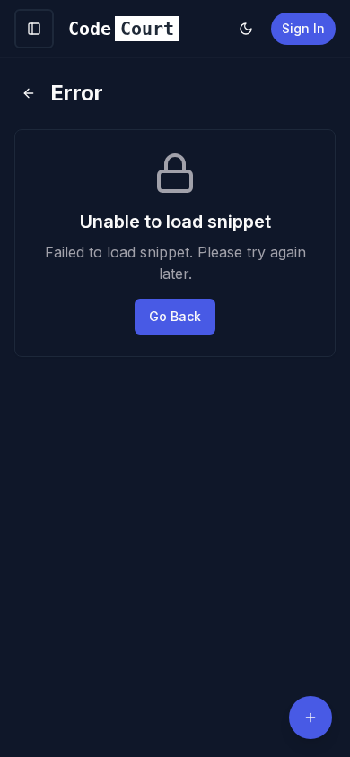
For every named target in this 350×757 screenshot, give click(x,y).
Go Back (175, 316)
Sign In (303, 28)
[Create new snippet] (310, 717)
